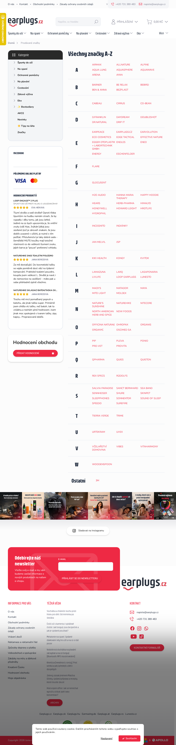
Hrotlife (146, 208)
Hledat (96, 21)
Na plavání (23, 81)
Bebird (144, 84)
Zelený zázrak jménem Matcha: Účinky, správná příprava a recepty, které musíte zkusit (62, 679)
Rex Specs (98, 375)
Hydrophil (99, 213)
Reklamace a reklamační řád (22, 642)
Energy (96, 153)
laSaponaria (149, 272)
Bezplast (122, 89)
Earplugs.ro (117, 714)
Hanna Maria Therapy (125, 196)
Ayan (119, 74)
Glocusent (99, 182)
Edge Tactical (125, 137)
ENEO (143, 142)
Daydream (122, 117)
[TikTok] (141, 636)
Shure (120, 393)
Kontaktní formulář (147, 647)
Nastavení (106, 738)
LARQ (119, 272)
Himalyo (145, 203)
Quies (120, 359)
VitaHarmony (149, 446)
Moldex (121, 293)
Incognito (98, 225)
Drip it (120, 122)
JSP (118, 242)
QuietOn (145, 359)
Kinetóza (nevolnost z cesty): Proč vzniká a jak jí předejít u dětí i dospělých (62, 666)
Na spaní (22, 69)
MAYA (143, 288)
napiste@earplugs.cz (147, 612)
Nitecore (146, 303)
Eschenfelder (125, 153)
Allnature (123, 64)
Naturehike (123, 303)
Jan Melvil (99, 242)
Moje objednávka (17, 678)
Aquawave (147, 69)
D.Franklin (99, 117)
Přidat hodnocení (28, 353)
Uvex (119, 432)
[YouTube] (134, 636)
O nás (11, 4)
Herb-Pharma (125, 203)
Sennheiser (99, 393)
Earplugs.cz (124, 132)
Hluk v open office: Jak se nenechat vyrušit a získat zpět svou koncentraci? (62, 691)
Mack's (96, 288)
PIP (94, 340)
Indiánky (122, 225)
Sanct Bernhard (127, 388)
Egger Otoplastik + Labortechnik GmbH (103, 145)
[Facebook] (132, 627)
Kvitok (144, 258)
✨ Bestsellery (26, 106)
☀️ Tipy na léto (26, 126)
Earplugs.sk (59, 714)
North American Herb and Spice (103, 313)
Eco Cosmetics (101, 137)
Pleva (120, 340)
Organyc (97, 329)
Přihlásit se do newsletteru (80, 578)
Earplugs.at (104, 714)
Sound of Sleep (150, 398)
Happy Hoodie (149, 195)
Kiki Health (99, 258)
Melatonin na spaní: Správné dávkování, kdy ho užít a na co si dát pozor (63, 640)
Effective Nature (151, 137)
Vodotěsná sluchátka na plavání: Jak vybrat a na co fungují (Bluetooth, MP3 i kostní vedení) (61, 653)
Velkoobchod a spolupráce (22, 653)
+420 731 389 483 (147, 619)
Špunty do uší (25, 62)
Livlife (96, 277)
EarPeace (98, 132)
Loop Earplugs (126, 277)
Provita (121, 346)
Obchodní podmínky (43, 4)
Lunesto (145, 277)
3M (97, 480)
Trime (119, 415)
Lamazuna (99, 272)
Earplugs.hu (73, 714)
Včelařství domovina (99, 448)
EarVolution (148, 132)
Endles (120, 142)
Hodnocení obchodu (18, 672)
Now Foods (124, 311)
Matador (122, 288)
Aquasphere (124, 69)
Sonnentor (123, 398)
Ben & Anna (99, 89)
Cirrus (120, 103)
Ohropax (122, 324)
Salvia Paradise (102, 388)
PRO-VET (97, 346)
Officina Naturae (103, 324)
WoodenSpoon (102, 464)
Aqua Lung (99, 69)
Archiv (54, 702)
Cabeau (97, 103)
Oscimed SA (123, 329)
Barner (97, 84)
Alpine (144, 64)
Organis (145, 324)
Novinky (22, 119)
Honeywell (99, 208)
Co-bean (145, 103)
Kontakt (23, 4)
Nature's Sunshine (98, 304)
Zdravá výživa (25, 94)
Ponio (144, 340)
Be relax (122, 84)
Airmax (96, 64)
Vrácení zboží (15, 636)
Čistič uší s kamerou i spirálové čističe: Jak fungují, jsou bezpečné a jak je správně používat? (63, 627)
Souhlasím (131, 738)
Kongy (120, 258)
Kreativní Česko (16, 667)
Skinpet (145, 393)
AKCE (21, 113)
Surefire (122, 403)
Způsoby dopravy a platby (22, 647)
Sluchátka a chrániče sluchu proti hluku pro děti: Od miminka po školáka (61, 614)
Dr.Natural (99, 122)
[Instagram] (139, 627)
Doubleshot (148, 117)
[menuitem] (17, 33)
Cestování (23, 88)
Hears (96, 203)
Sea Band (146, 388)
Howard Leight (126, 208)
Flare (96, 166)
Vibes (119, 446)
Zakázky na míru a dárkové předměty (22, 660)
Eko (20, 100)
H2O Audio (99, 195)
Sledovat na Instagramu (91, 530)
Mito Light (99, 293)
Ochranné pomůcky (28, 75)
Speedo (97, 403)
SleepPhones (100, 398)
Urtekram (98, 432)
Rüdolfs (122, 375)
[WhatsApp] (146, 627)
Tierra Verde (100, 415)
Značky (21, 132)
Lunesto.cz (131, 714)
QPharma (98, 359)
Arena (96, 74)
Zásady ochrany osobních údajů (76, 4)
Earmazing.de (89, 714)
